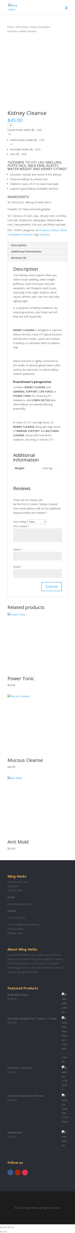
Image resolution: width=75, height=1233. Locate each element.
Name (18, 549)
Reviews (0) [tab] (18, 258)
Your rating (20, 521)
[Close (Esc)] (12, 1227)
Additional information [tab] (26, 251)
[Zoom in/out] (1, 1227)
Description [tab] (18, 245)
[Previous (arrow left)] (1, 1231)
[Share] (8, 1227)
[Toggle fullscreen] (5, 1227)
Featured (44, 234)
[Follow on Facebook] (10, 1172)
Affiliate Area (15, 933)
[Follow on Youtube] (18, 1172)
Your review (21, 526)
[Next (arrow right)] (5, 1231)
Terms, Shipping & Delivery (23, 924)
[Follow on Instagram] (25, 1172)
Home (10, 27)
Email (17, 567)
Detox (54, 230)
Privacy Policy (15, 928)
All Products (22, 27)
